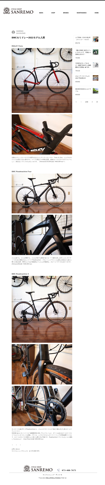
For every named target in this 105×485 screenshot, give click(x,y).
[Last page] (97, 102)
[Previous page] (81, 102)
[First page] (76, 102)
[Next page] (92, 102)
